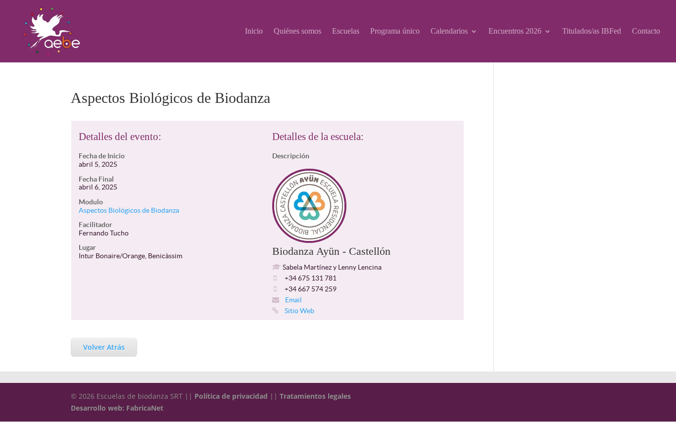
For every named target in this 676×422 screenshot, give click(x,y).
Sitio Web (298, 311)
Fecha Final (96, 179)
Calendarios (449, 31)
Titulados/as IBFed (591, 31)
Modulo (91, 202)
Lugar (87, 247)
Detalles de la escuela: (318, 136)
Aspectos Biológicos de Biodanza (129, 210)
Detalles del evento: (120, 136)
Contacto (646, 31)
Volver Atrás (104, 347)
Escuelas (345, 31)
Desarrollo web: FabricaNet (117, 408)
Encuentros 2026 (514, 31)
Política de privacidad (231, 396)
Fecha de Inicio (102, 156)
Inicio (254, 31)
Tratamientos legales (315, 396)
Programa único (395, 31)
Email (293, 300)
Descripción (290, 156)
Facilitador (95, 225)
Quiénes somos (297, 31)
